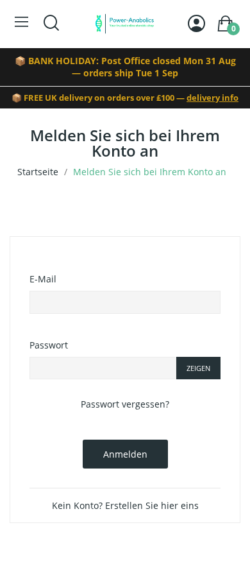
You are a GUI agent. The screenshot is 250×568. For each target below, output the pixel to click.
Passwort (48, 345)
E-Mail (42, 279)
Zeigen (198, 368)
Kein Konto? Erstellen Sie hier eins (125, 505)
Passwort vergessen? (125, 404)
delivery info (212, 97)
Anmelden (125, 454)
